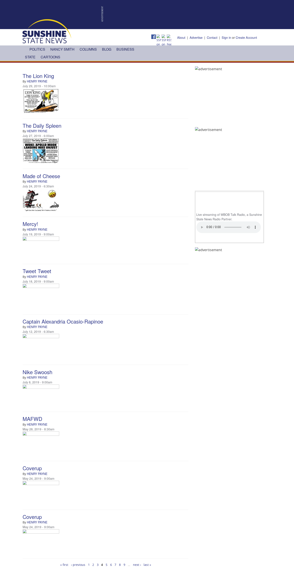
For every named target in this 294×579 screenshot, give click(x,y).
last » (147, 565)
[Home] (46, 30)
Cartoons (50, 56)
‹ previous (78, 565)
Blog (106, 49)
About (181, 37)
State (30, 56)
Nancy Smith (62, 49)
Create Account (246, 37)
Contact (212, 37)
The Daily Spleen (42, 125)
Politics (37, 49)
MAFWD (32, 418)
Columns (88, 49)
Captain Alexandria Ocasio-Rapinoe (63, 321)
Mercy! (30, 223)
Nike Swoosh (37, 372)
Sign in (226, 37)
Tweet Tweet (37, 271)
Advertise (196, 37)
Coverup (32, 468)
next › (137, 565)
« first (64, 565)
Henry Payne (37, 81)
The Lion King (38, 75)
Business (125, 49)
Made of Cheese (41, 176)
